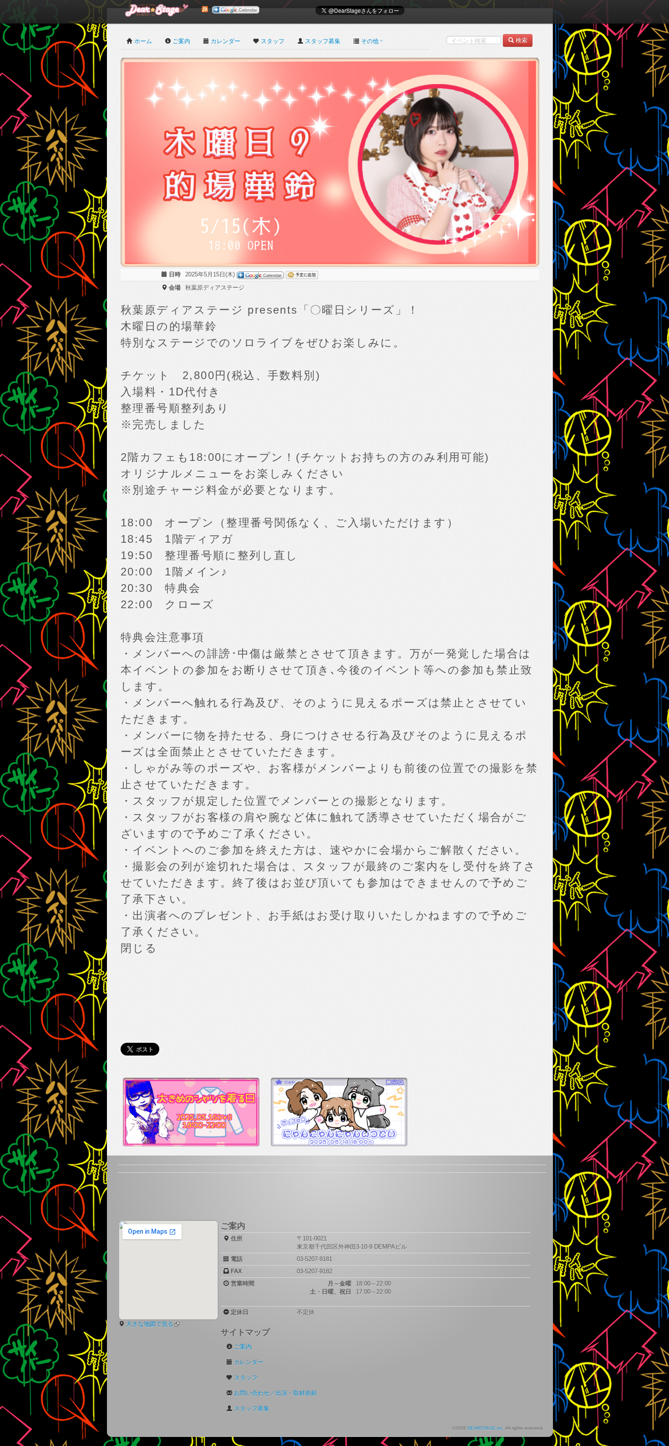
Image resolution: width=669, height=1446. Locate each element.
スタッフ (272, 41)
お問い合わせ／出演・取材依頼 (275, 1393)
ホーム (143, 41)
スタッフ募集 (322, 41)
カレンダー (225, 41)
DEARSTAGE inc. (485, 1428)
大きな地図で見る (149, 1324)
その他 (370, 41)
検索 (521, 40)
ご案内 (181, 41)
